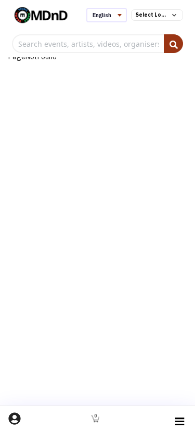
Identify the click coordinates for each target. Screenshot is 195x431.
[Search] (173, 43)
